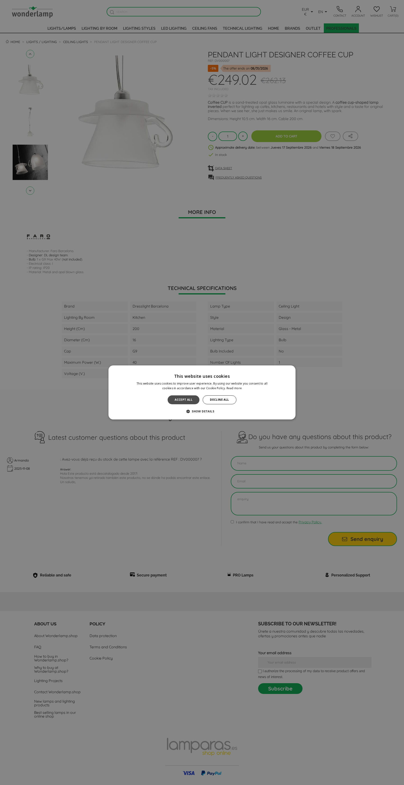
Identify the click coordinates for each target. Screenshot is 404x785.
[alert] (202, 392)
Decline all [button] (219, 400)
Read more (234, 388)
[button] (202, 411)
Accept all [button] (183, 400)
